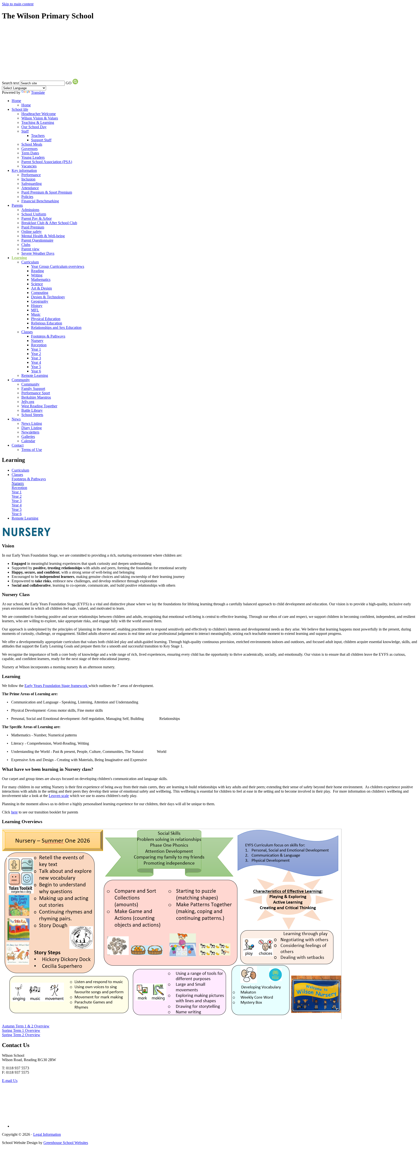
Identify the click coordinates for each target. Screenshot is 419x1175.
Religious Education (46, 323)
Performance (31, 175)
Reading (37, 271)
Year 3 (36, 358)
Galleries (28, 436)
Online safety (31, 231)
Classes (27, 332)
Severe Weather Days (37, 253)
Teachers (38, 136)
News (16, 419)
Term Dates (30, 153)
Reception (39, 345)
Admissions (30, 210)
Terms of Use (31, 450)
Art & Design (41, 288)
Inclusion (28, 179)
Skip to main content (17, 4)
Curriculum (30, 262)
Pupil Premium (32, 227)
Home (16, 101)
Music (35, 314)
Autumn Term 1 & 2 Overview (25, 1026)
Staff (25, 131)
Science (37, 284)
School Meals (31, 144)
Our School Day (34, 127)
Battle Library (32, 410)
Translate (38, 92)
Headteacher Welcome (38, 114)
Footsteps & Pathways (48, 336)
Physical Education (45, 319)
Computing (39, 293)
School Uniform (33, 214)
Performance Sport (35, 393)
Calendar (28, 441)
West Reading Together (39, 406)
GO (69, 83)
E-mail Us (9, 1081)
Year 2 (36, 354)
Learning (19, 258)
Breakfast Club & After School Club (49, 223)
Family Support (33, 388)
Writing (36, 275)
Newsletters (30, 432)
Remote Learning (34, 375)
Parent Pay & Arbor (36, 218)
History (36, 306)
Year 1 (36, 349)
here (14, 812)
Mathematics (40, 279)
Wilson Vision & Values (39, 118)
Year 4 (36, 362)
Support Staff (41, 140)
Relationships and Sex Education (56, 327)
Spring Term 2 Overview (21, 1035)
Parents (17, 205)
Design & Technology (48, 297)
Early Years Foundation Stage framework (56, 686)
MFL (35, 310)
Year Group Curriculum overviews (57, 266)
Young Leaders (33, 157)
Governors (29, 149)
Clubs (25, 245)
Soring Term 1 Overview (21, 1030)
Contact (18, 445)
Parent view (30, 249)
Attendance (30, 188)
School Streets (32, 415)
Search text (10, 83)
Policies (27, 197)
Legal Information (47, 1134)
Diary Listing (31, 428)
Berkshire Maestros (36, 397)
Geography (39, 301)
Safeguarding (31, 183)
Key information (24, 170)
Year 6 (36, 371)
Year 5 (36, 367)
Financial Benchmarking (40, 201)
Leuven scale (59, 796)
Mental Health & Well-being (43, 236)
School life (20, 109)
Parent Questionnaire (37, 240)
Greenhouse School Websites (65, 1143)
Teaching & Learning (37, 122)
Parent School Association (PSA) (46, 162)
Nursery (37, 341)
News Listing (31, 423)
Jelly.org (27, 402)
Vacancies (29, 166)
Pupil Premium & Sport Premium (46, 192)
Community (21, 380)
